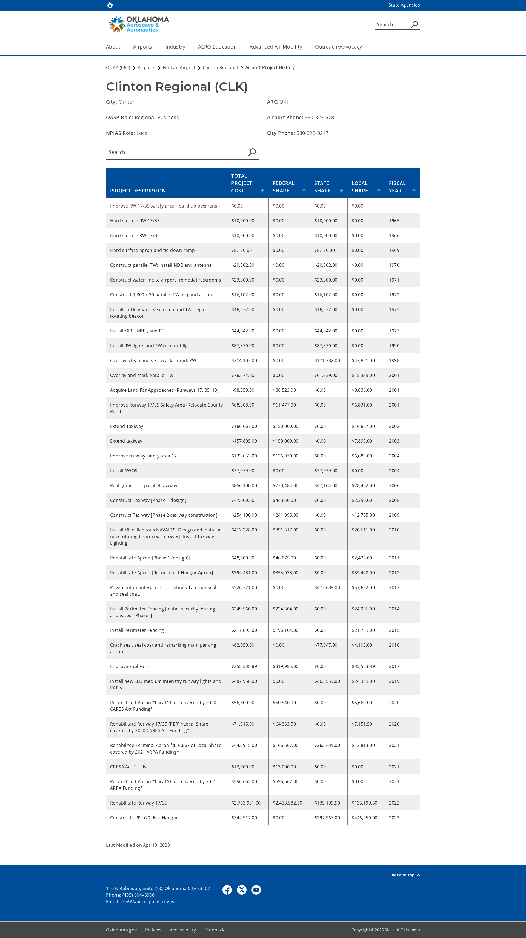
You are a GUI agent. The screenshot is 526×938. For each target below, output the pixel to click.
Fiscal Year (397, 187)
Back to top (403, 875)
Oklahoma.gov (121, 930)
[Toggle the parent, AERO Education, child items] (238, 47)
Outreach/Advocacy (338, 46)
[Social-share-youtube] (256, 890)
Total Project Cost (241, 183)
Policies (153, 930)
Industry (175, 46)
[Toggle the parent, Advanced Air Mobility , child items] (304, 47)
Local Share (360, 187)
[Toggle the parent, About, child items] (122, 47)
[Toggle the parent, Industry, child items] (187, 47)
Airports (142, 46)
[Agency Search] (414, 24)
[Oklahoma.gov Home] (110, 5)
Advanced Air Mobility (276, 46)
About (113, 46)
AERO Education (217, 46)
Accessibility (183, 930)
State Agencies (404, 5)
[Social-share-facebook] (227, 890)
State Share (322, 187)
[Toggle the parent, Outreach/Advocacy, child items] (363, 47)
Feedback (214, 930)
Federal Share (284, 187)
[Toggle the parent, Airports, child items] (154, 47)
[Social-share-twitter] (242, 890)
